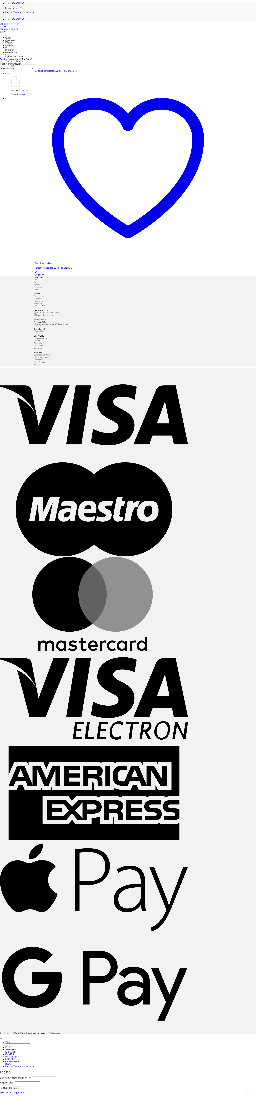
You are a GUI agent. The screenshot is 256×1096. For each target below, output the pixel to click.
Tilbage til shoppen (14, 61)
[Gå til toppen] (1, 1038)
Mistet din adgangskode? (12, 1092)
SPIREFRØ (10, 40)
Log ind (16, 1088)
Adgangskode (7, 1083)
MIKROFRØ (11, 1057)
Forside (3, 59)
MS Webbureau (54, 1033)
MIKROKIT (10, 1059)
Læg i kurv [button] (39, 275)
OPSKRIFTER (12, 1061)
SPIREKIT (10, 1052)
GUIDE (8, 38)
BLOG (8, 55)
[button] (19, 12)
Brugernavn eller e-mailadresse (15, 1078)
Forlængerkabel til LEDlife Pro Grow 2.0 (53, 268)
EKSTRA (9, 1054)
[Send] (6, 1045)
